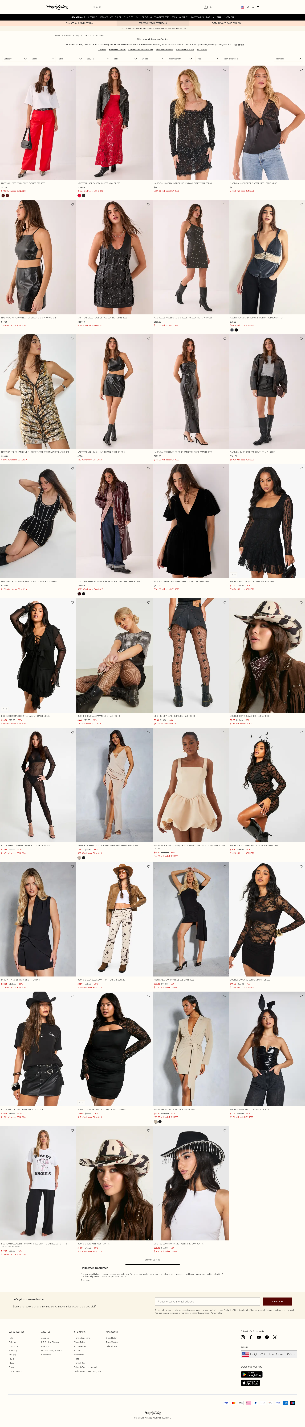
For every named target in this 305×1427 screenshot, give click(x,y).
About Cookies (80, 1346)
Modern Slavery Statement (52, 1350)
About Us (45, 1338)
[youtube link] (259, 1337)
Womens (67, 35)
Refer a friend (111, 1346)
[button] (242, 7)
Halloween (99, 35)
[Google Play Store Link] (252, 1374)
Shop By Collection (83, 35)
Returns (12, 1342)
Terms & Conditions (82, 1338)
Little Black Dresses (164, 49)
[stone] (79, 858)
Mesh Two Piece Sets (185, 49)
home (57, 35)
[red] (3, 195)
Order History (111, 1338)
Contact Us (46, 1354)
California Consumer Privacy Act (87, 1371)
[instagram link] (243, 1337)
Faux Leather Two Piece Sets (140, 49)
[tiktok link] (267, 1337)
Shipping (13, 1350)
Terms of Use (79, 1363)
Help (11, 1338)
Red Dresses (202, 49)
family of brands (250, 1310)
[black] (7, 195)
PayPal (12, 1359)
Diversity (45, 1346)
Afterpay (12, 1354)
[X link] (275, 1337)
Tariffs (76, 1359)
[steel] (232, 330)
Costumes (102, 49)
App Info (77, 1350)
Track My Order (112, 1342)
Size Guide (13, 1346)
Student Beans (15, 1371)
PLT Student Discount (50, 1342)
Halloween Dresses (117, 49)
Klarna (11, 1363)
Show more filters (231, 59)
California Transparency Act (85, 1367)
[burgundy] (79, 594)
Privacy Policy (79, 1342)
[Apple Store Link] (252, 1383)
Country (244, 1347)
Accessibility (79, 1354)
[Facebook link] (251, 1337)
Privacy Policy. (216, 1313)
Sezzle (11, 1367)
